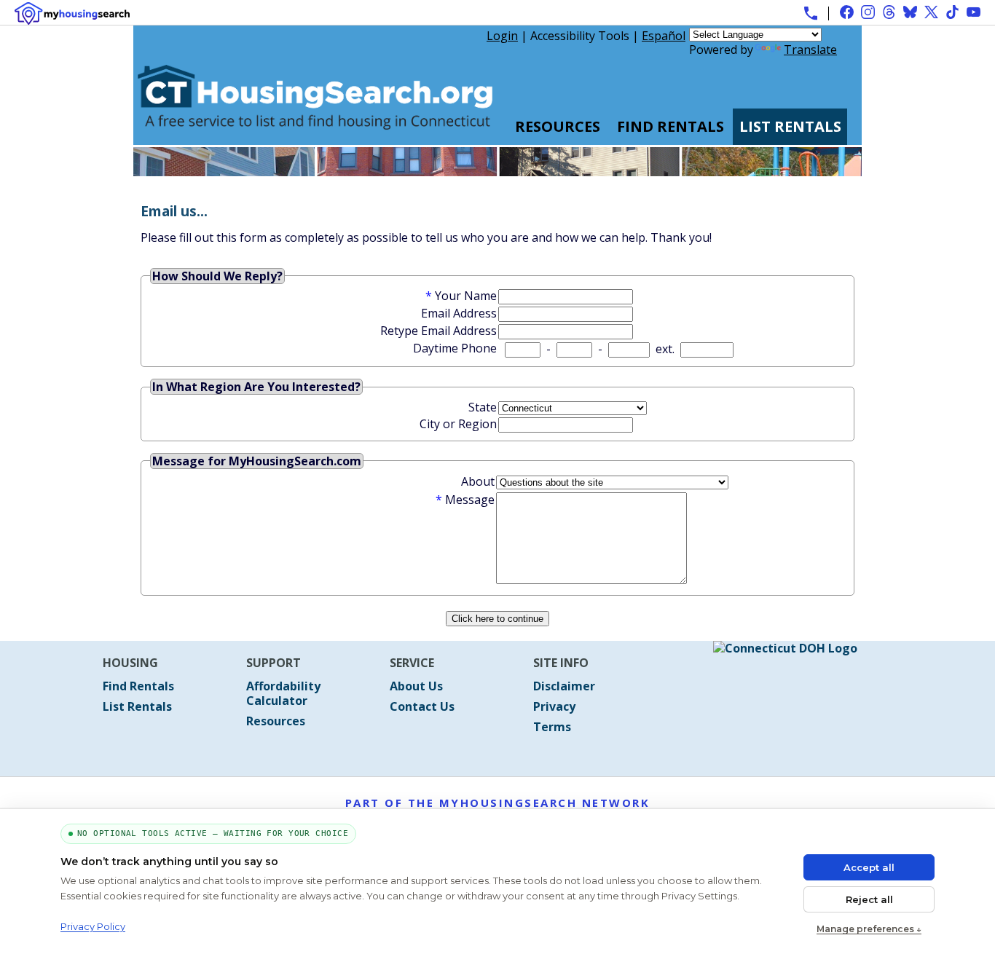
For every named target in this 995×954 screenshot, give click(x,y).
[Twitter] (931, 12)
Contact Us (422, 706)
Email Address (459, 313)
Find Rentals (670, 126)
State (482, 407)
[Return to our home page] (315, 138)
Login (502, 36)
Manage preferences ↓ (869, 928)
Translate (810, 50)
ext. (665, 349)
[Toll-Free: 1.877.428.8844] (810, 13)
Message (470, 500)
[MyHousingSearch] (72, 13)
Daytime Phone (455, 348)
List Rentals (790, 126)
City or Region (458, 424)
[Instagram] (868, 12)
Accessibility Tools (579, 35)
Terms (552, 727)
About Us (416, 686)
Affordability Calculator (283, 693)
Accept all (868, 867)
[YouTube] (973, 12)
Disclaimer (564, 686)
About (478, 481)
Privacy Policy (92, 926)
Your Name (466, 296)
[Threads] (889, 12)
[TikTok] (952, 12)
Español (663, 36)
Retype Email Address (438, 331)
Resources (557, 126)
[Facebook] (847, 12)
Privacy (554, 706)
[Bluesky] (910, 12)
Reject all (869, 899)
